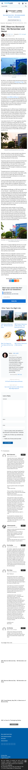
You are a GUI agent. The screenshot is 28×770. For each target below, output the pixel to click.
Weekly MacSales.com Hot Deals (10, 293)
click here (10, 765)
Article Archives (16, 16)
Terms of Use (18, 768)
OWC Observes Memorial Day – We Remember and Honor (13, 661)
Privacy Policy (9, 768)
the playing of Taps (19, 82)
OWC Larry (10, 34)
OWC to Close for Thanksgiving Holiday (11, 720)
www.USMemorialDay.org (12, 97)
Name (4, 419)
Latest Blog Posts (7, 292)
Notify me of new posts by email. (12, 438)
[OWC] (14, 11)
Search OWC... (5, 6)
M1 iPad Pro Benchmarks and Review (14, 381)
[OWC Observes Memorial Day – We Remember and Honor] (14, 652)
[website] (9, 374)
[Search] (26, 6)
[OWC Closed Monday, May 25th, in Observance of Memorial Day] (14, 691)
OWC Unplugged (22, 34)
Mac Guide (10, 16)
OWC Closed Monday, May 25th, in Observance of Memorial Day (13, 701)
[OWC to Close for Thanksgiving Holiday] (14, 711)
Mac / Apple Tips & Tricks (8, 15)
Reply (23, 454)
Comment (5, 399)
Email (4, 425)
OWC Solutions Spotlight (20, 15)
